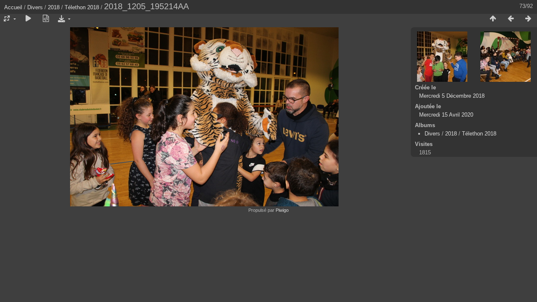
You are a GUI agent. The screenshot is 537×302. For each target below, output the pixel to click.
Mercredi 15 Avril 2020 (446, 115)
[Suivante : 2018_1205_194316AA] (528, 19)
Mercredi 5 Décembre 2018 (452, 96)
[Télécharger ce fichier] (63, 19)
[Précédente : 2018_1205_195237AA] (510, 19)
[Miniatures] (493, 19)
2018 (54, 7)
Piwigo (282, 210)
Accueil (13, 7)
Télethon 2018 (82, 7)
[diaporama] (28, 19)
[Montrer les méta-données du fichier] (46, 19)
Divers (35, 7)
